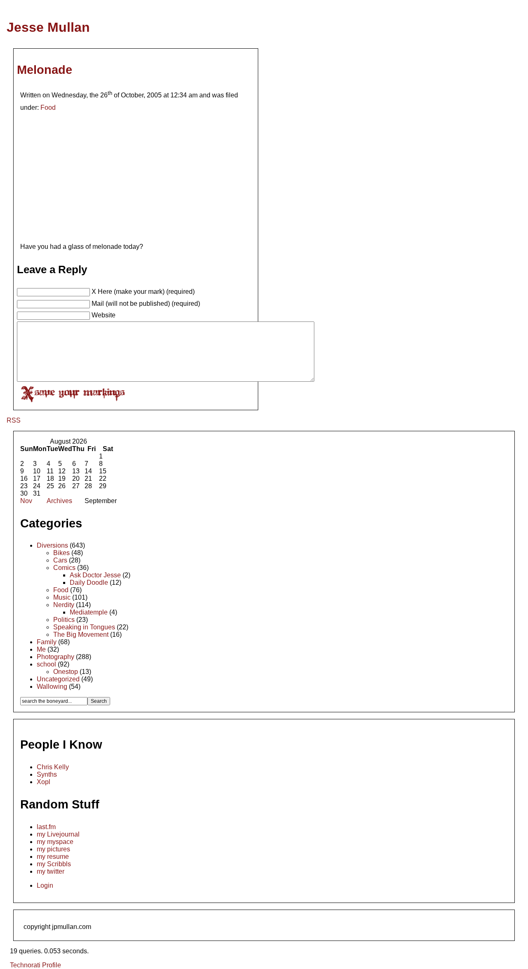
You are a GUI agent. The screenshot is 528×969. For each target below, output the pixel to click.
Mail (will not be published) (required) (146, 303)
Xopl (43, 781)
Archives (59, 500)
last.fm (46, 826)
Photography (55, 656)
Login (45, 885)
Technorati (25, 965)
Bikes (61, 552)
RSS (14, 420)
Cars (60, 560)
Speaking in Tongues (84, 627)
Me (41, 649)
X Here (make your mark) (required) (143, 291)
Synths (47, 774)
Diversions (52, 545)
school (46, 664)
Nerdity (63, 604)
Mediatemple (89, 612)
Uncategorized (58, 679)
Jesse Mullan (48, 27)
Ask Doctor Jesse (95, 575)
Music (62, 597)
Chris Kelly (53, 766)
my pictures (53, 849)
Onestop (65, 671)
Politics (64, 619)
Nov (26, 500)
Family (47, 641)
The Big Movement (80, 634)
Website (104, 315)
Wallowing (52, 686)
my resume (53, 856)
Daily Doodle (89, 582)
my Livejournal (58, 834)
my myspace (55, 841)
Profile (51, 965)
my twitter (50, 871)
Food (48, 107)
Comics (64, 567)
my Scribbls (54, 863)
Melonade (44, 69)
